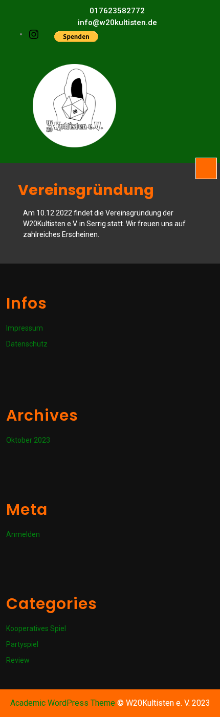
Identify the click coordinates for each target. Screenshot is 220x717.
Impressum (24, 328)
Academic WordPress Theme (62, 703)
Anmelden (23, 534)
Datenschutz (27, 344)
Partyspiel (22, 644)
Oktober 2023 (28, 440)
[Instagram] (34, 34)
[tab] (206, 168)
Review (18, 660)
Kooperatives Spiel (36, 628)
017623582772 (117, 10)
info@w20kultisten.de (117, 22)
